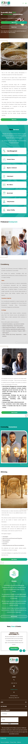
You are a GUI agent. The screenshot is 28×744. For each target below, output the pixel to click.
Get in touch (14, 412)
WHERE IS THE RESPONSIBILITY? (14, 633)
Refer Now (14, 27)
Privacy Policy (13, 742)
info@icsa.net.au (14, 689)
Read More (14, 648)
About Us (14, 119)
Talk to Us (14, 22)
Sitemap (19, 742)
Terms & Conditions (5, 742)
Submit (9, 723)
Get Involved (14, 616)
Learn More (14, 559)
